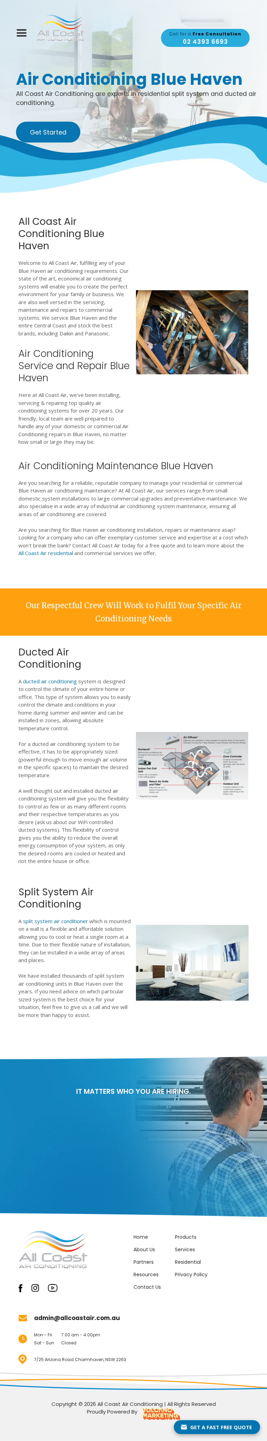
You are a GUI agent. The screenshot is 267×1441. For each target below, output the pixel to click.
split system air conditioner (55, 921)
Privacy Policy (191, 1274)
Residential (188, 1262)
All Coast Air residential (45, 552)
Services (185, 1249)
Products (185, 1237)
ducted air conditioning (50, 681)
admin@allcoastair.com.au (77, 1318)
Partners (144, 1262)
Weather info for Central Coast (246, 18)
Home (141, 1237)
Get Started (48, 132)
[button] (22, 33)
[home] (60, 28)
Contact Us (147, 1287)
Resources (146, 1274)
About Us (144, 1249)
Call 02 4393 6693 (133, 1190)
